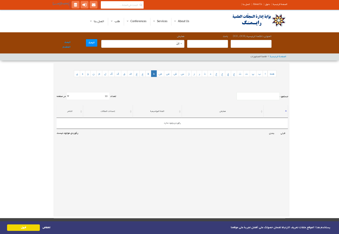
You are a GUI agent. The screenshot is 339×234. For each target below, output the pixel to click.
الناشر (69, 111)
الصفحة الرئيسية (280, 4)
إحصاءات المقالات (108, 111)
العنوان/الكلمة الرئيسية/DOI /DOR (252, 36)
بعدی (271, 133)
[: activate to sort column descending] (276, 111)
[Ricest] (75, 4)
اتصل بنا (246, 4)
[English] (64, 4)
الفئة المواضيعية (157, 111)
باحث (225, 36)
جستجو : (284, 96)
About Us (257, 4)
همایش (180, 36)
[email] (94, 4)
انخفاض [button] (46, 227)
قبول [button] (23, 227)
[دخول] (84, 4)
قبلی (283, 133)
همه (272, 73)
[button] (229, 227)
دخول (267, 4)
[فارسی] (56, 4)
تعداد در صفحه (86, 96)
